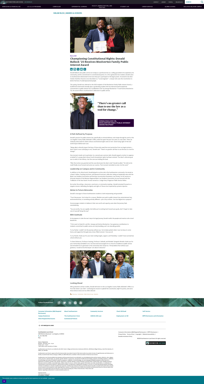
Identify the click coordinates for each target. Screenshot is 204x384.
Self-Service (146, 311)
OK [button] (4, 381)
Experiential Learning (79, 6)
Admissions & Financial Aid (11, 6)
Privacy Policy (122, 334)
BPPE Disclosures (152, 332)
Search (188, 2)
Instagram (75, 303)
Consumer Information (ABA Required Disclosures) (132, 332)
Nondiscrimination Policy (125, 336)
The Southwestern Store (72, 316)
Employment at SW (122, 316)
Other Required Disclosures (46, 319)
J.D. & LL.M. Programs (34, 6)
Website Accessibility (148, 334)
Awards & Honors (74, 13)
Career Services (147, 6)
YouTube (81, 303)
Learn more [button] (51, 378)
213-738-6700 (43, 336)
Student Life (124, 6)
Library (163, 2)
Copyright (138, 334)
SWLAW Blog (179, 2)
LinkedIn (70, 303)
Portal (171, 2)
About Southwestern (70, 311)
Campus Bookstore (44, 316)
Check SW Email (121, 311)
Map (39, 337)
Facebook (59, 303)
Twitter (64, 303)
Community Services (96, 311)
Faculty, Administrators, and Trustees (102, 6)
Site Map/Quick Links (47, 325)
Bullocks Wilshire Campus (193, 6)
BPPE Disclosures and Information (153, 316)
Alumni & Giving (170, 6)
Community (80, 294)
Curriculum (57, 6)
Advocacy (74, 294)
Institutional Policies (70, 319)
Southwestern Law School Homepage (155, 343)
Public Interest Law (88, 294)
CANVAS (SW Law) (95, 316)
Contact (155, 2)
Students (96, 294)
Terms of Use (130, 334)
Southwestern (19, 2)
